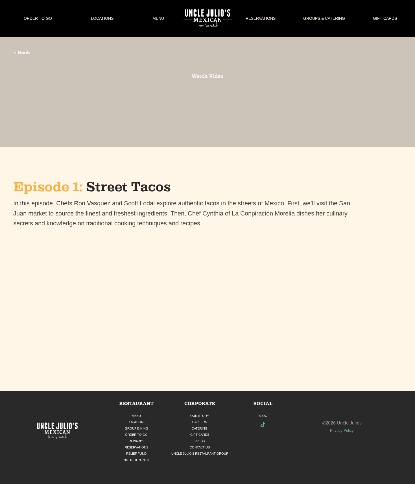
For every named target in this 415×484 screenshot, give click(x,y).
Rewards (136, 441)
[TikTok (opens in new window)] (263, 425)
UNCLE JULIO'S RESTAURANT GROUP (199, 453)
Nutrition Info (136, 460)
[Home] (57, 431)
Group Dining (136, 428)
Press (200, 441)
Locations (102, 18)
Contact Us (200, 447)
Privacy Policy (342, 430)
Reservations (261, 18)
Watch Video (208, 76)
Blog (263, 415)
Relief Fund (136, 453)
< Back (22, 52)
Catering (199, 428)
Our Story (199, 415)
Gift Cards (385, 18)
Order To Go (38, 18)
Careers (199, 422)
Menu (158, 18)
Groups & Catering (324, 18)
